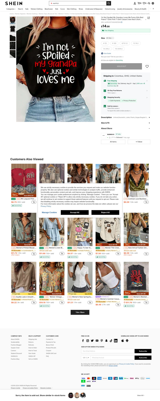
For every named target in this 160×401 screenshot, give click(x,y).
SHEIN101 (14, 356)
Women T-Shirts (63, 14)
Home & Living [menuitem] (110, 9)
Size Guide (31, 353)
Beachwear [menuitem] (49, 9)
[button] (148, 3)
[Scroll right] (153, 9)
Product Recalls (51, 348)
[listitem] (23, 186)
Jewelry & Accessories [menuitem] (124, 9)
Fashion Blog (15, 359)
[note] (23, 195)
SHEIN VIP (31, 356)
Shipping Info (32, 339)
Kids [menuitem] (56, 9)
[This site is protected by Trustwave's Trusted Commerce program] (83, 386)
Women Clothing (32, 14)
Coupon (48, 350)
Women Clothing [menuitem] (36, 9)
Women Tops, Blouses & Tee (48, 14)
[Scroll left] (150, 9)
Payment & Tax (51, 342)
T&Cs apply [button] (111, 93)
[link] (139, 3)
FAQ (47, 356)
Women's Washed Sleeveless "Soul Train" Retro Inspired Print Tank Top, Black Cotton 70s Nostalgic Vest (136, 297)
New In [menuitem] (20, 9)
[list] (100, 340)
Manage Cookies (45, 388)
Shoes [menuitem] (81, 9)
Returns (30, 342)
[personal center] (134, 3)
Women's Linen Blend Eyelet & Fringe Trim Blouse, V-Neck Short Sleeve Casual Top (52, 248)
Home (12, 14)
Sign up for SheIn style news (92, 347)
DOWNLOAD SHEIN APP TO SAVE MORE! (135, 336)
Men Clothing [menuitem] (71, 9)
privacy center (113, 365)
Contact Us (49, 339)
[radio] (105, 43)
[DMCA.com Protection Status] (88, 386)
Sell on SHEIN (33, 359)
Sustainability (15, 342)
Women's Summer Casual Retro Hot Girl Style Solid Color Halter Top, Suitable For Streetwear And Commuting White (108, 299)
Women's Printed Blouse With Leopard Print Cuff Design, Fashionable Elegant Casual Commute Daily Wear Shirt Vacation (24, 248)
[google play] (127, 342)
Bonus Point (50, 345)
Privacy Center (15, 388)
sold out (121, 66)
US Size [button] (109, 38)
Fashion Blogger (16, 345)
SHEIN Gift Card (51, 353)
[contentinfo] (116, 380)
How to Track (32, 350)
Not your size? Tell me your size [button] (111, 57)
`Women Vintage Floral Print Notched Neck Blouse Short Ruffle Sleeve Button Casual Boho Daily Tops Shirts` (52, 297)
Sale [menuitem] (26, 9)
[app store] (122, 342)
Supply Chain (15, 348)
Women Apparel (20, 14)
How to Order (32, 348)
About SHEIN (15, 339)
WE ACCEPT (85, 374)
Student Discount (16, 353)
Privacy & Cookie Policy (126, 364)
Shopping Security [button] (113, 97)
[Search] (108, 3)
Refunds (31, 345)
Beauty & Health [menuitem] (140, 9)
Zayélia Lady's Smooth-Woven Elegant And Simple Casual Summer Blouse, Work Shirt (24, 297)
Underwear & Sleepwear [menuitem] (94, 9)
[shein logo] (13, 3)
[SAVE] (147, 66)
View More (80, 312)
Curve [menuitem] (62, 9)
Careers (13, 350)
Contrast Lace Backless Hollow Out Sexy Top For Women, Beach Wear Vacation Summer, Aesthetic (136, 199)
